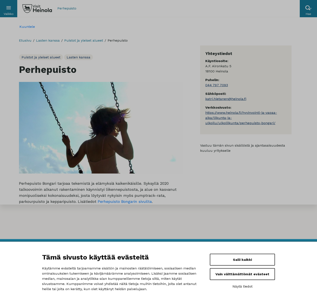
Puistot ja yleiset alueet (83, 40)
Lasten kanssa (48, 40)
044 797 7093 (216, 85)
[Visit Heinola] (37, 8)
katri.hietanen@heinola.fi (225, 99)
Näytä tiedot (242, 286)
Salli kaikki (242, 260)
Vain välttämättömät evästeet (242, 274)
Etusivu (25, 40)
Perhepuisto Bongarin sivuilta (125, 201)
